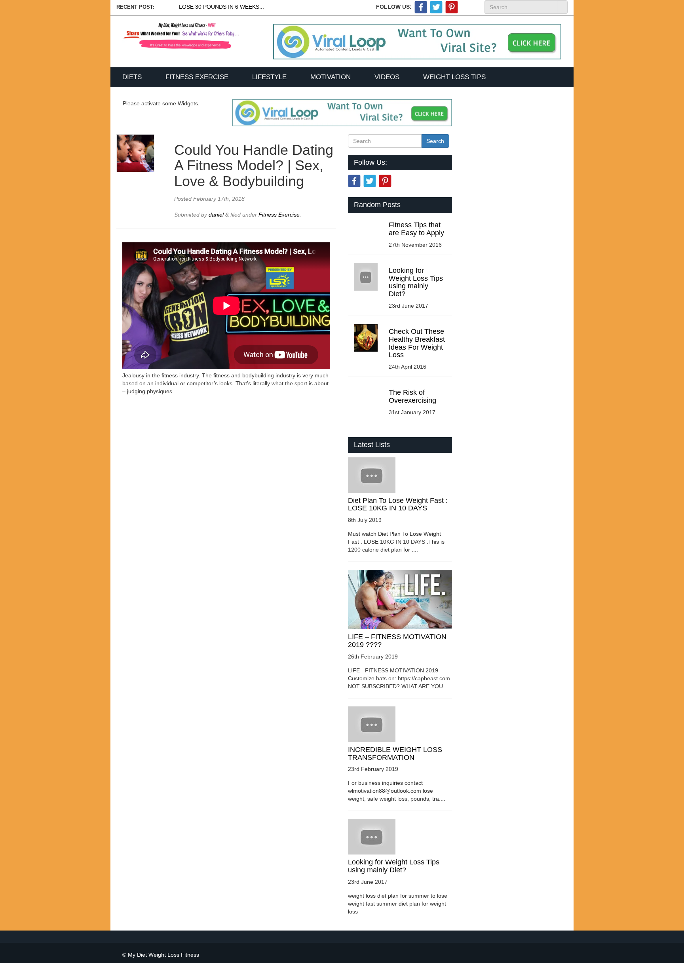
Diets (132, 77)
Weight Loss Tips (454, 77)
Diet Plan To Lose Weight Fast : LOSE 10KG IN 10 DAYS (398, 504)
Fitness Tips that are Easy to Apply (416, 229)
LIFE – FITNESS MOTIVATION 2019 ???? (397, 641)
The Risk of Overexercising (412, 396)
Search (562, 7)
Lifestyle (269, 77)
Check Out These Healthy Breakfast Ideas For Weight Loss (417, 343)
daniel (217, 214)
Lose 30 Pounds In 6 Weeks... (221, 7)
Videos (386, 77)
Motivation (330, 77)
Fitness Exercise (196, 77)
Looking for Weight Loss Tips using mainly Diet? (416, 282)
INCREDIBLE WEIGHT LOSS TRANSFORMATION (395, 753)
